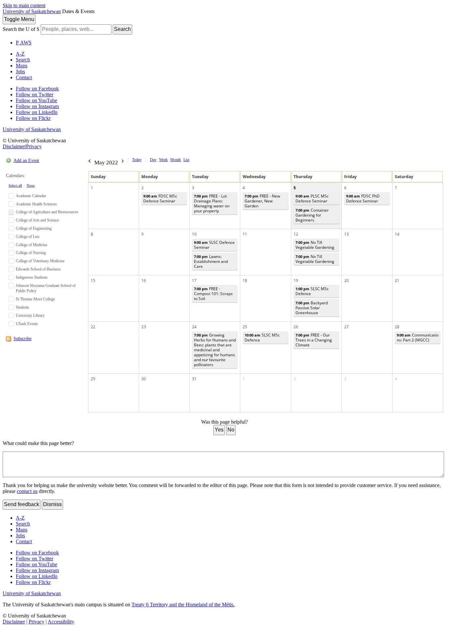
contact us (27, 491)
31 (194, 379)
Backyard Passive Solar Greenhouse (311, 307)
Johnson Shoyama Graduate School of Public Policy (46, 288)
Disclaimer (14, 146)
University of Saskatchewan (32, 11)
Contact (24, 77)
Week (163, 160)
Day (153, 160)
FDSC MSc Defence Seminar (160, 198)
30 (143, 379)
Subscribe (22, 338)
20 (346, 280)
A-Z (20, 54)
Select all (15, 185)
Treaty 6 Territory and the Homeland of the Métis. (183, 604)
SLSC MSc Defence (312, 291)
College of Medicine (31, 245)
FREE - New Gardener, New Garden (262, 201)
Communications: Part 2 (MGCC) (417, 337)
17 (194, 280)
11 (245, 234)
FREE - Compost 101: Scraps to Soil (213, 293)
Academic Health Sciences (36, 204)
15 (93, 280)
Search (122, 29)
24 (194, 327)
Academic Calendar (31, 196)
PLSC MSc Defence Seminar (312, 198)
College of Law (28, 236)
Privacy (34, 146)
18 (245, 280)
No (230, 429)
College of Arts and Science (37, 220)
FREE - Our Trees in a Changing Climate (313, 340)
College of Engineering (34, 228)
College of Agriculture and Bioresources (47, 212)
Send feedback (21, 504)
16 (143, 280)
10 (194, 234)
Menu (19, 19)
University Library (30, 315)
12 (296, 234)
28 (397, 327)
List (186, 160)
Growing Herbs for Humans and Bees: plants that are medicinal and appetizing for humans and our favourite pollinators (215, 349)
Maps (21, 65)
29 (93, 379)
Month (175, 160)
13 (346, 234)
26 (296, 327)
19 (296, 280)
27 (346, 327)
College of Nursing (31, 252)
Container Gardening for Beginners (312, 215)
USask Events (27, 323)
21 (397, 280)
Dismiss (52, 504)
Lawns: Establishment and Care (211, 261)
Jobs (20, 71)
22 (93, 327)
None (31, 185)
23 (143, 327)
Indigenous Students (32, 277)
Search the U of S (21, 29)
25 (245, 327)
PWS (24, 42)
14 (397, 234)
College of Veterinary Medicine (40, 261)
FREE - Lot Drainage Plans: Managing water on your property (211, 203)
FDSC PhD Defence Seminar (363, 198)
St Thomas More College (35, 299)
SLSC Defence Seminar (214, 245)
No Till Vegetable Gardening (314, 245)
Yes (219, 429)
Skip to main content (24, 5)
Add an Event (26, 160)
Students (22, 307)
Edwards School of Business (38, 269)
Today (137, 160)
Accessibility (61, 621)
